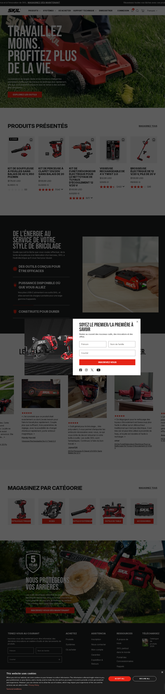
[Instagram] (86, 370)
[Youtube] (98, 370)
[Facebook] (80, 370)
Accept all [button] (120, 679)
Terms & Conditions (14, 689)
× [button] (162, 672)
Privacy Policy (34, 685)
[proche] (137, 322)
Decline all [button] (144, 679)
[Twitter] (92, 370)
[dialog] (82, 682)
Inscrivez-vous (107, 362)
